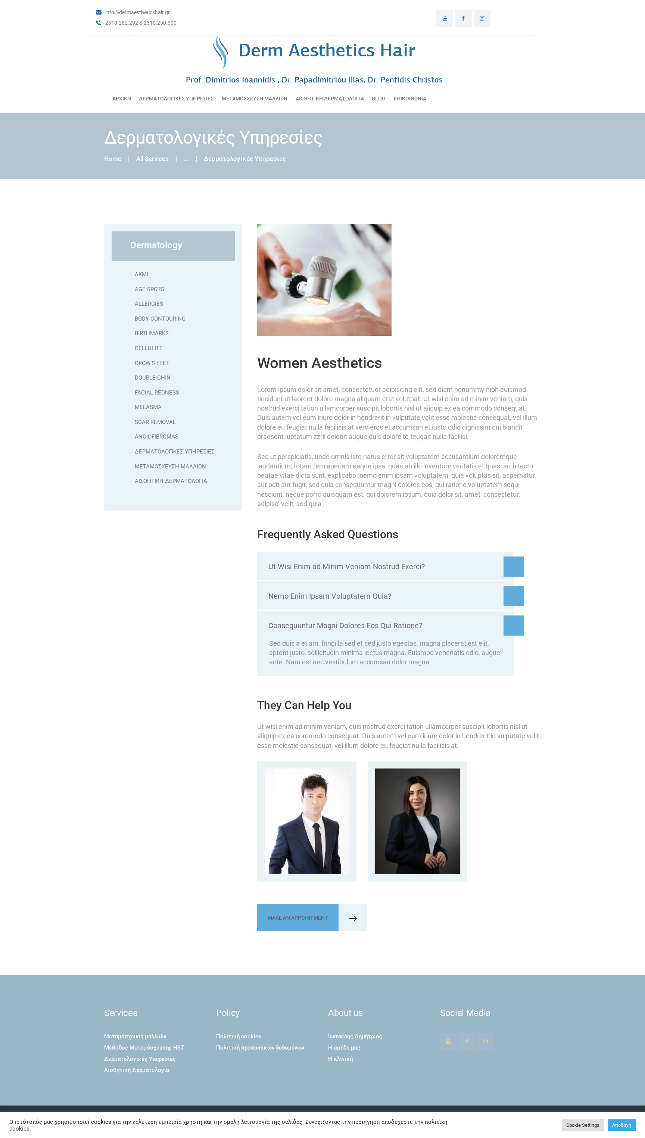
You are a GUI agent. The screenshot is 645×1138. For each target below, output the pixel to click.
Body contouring (160, 318)
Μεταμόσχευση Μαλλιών (170, 466)
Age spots (149, 289)
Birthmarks (152, 333)
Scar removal (155, 422)
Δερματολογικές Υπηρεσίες (175, 451)
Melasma (148, 407)
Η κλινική (340, 1059)
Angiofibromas (156, 436)
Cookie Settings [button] (582, 1125)
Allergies (149, 303)
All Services (152, 158)
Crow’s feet (152, 363)
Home (112, 158)
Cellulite (149, 348)
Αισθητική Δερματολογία (171, 481)
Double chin (153, 377)
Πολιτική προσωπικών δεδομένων (260, 1047)
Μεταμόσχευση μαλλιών (135, 1036)
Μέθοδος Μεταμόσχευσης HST (144, 1047)
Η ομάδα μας (344, 1047)
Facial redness (157, 392)
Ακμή (143, 274)
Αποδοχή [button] (621, 1125)
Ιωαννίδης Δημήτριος (355, 1036)
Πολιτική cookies (238, 1036)
